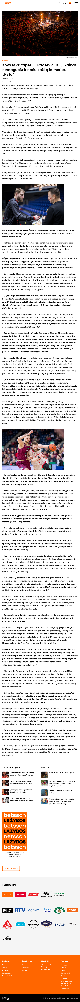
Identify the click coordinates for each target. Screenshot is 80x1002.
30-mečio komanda (67, 986)
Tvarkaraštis (25, 967)
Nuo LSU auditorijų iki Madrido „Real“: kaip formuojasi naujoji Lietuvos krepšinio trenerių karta (62, 783)
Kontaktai (64, 967)
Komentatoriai (65, 973)
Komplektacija (6, 973)
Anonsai (4, 967)
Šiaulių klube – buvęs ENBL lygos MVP (62, 773)
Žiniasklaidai (65, 988)
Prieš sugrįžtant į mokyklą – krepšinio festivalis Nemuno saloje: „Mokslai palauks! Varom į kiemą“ (62, 801)
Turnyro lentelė (26, 965)
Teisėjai (63, 970)
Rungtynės (5, 970)
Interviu (5, 61)
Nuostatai (64, 978)
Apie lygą (64, 965)
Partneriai (64, 976)
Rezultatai (25, 970)
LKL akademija (46, 969)
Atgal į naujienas (12, 868)
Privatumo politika (8, 976)
